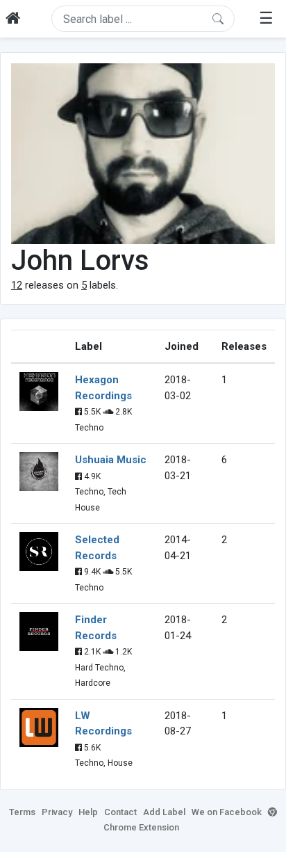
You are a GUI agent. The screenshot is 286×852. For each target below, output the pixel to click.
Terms (22, 812)
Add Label (164, 812)
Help (88, 812)
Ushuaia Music (110, 459)
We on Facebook (227, 812)
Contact (120, 812)
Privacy (57, 812)
